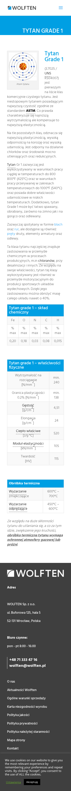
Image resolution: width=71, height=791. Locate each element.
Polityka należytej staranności (28, 732)
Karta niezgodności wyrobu (27, 707)
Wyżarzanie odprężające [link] (18, 506)
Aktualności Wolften (21, 690)
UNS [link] (48, 73)
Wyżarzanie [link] (17, 491)
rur (16, 229)
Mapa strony (16, 740)
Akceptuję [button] (32, 782)
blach (58, 225)
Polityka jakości (18, 715)
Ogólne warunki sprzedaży (26, 698)
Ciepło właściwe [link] (28, 431)
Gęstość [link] (28, 405)
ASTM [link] (30, 111)
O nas (11, 681)
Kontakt (13, 748)
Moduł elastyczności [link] (28, 444)
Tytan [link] (11, 165)
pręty (11, 234)
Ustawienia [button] (13, 782)
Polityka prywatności (22, 723)
